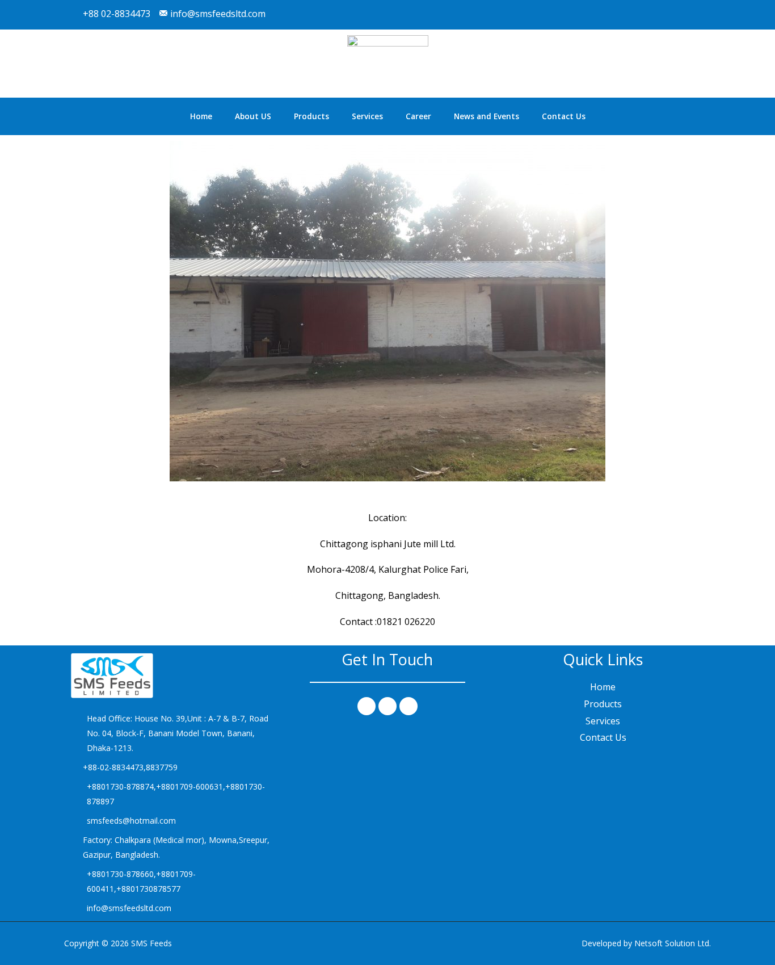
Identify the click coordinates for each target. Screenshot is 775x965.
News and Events (486, 116)
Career (418, 116)
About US (253, 116)
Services (367, 116)
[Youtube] (696, 15)
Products (311, 116)
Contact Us (564, 116)
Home (201, 116)
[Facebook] (366, 706)
